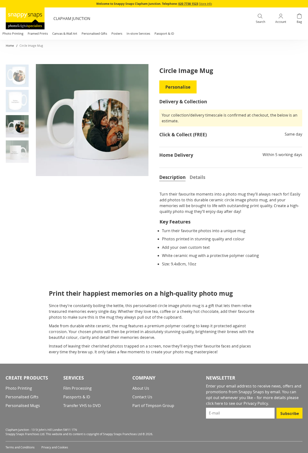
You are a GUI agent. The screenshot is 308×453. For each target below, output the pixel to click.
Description (172, 177)
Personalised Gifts (22, 397)
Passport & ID (164, 33)
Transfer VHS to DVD (82, 405)
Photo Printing (19, 388)
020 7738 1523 (188, 4)
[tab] (172, 176)
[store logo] (25, 18)
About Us (140, 388)
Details (197, 177)
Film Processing (77, 388)
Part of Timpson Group (153, 405)
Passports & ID (76, 397)
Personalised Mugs (23, 405)
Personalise (178, 87)
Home (10, 45)
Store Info (205, 4)
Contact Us (142, 397)
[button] (19, 76)
